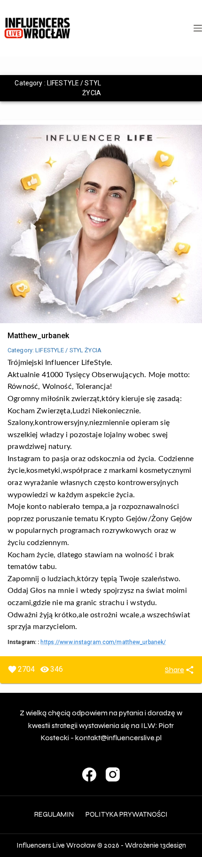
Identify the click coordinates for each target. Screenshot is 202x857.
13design (173, 845)
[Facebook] (89, 774)
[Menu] (198, 28)
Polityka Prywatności (126, 814)
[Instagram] (113, 774)
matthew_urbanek (38, 335)
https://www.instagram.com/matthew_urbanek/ (103, 642)
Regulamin (54, 814)
